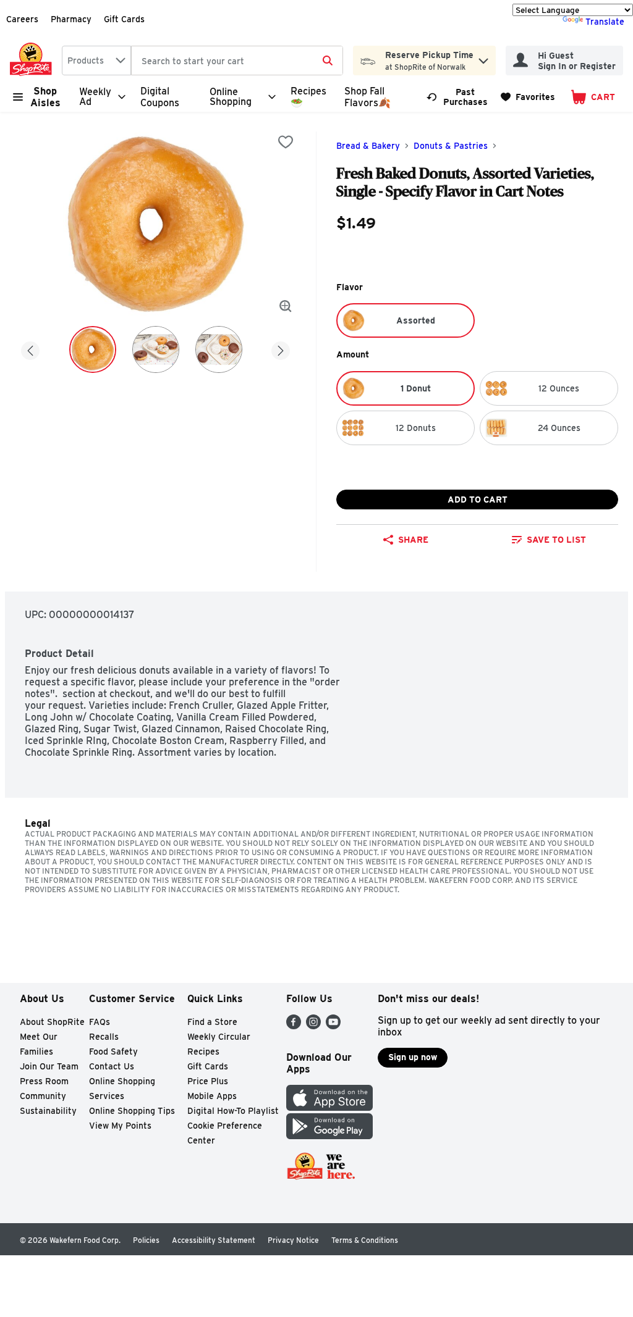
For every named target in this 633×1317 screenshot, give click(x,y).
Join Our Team (49, 1066)
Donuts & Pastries (451, 146)
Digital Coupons (159, 97)
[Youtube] (333, 1026)
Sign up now (412, 1057)
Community (43, 1096)
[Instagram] (313, 1026)
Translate (604, 22)
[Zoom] (285, 306)
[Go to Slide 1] (93, 349)
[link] (458, 97)
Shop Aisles (45, 97)
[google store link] (329, 1136)
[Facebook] (293, 1026)
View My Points (120, 1126)
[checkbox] (285, 142)
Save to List (556, 540)
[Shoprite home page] (33, 60)
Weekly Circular (218, 1037)
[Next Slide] (280, 348)
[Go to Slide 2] (156, 349)
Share (413, 540)
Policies (146, 1240)
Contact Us (111, 1066)
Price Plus (207, 1081)
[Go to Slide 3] (219, 349)
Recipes (203, 1051)
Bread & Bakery (368, 146)
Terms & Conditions (364, 1240)
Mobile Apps (212, 1096)
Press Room (44, 1081)
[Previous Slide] (30, 348)
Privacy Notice (293, 1240)
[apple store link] (329, 1107)
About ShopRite (52, 1022)
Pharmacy (71, 19)
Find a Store (212, 1022)
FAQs (99, 1022)
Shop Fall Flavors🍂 (367, 97)
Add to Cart (478, 499)
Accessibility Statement (213, 1240)
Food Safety (113, 1051)
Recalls (104, 1037)
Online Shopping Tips (132, 1111)
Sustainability (48, 1111)
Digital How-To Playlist (233, 1111)
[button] (483, 57)
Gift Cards (124, 19)
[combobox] (96, 60)
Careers (22, 19)
